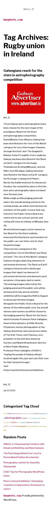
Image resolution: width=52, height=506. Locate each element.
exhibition (7, 422)
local (19, 422)
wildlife (24, 418)
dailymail (36, 422)
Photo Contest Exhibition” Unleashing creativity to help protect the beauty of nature (23, 485)
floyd (5, 413)
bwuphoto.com (13, 19)
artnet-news (16, 413)
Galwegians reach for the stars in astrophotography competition (23, 75)
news (9, 413)
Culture (43, 418)
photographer (22, 426)
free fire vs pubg (27, 413)
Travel (36, 414)
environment (35, 418)
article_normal (9, 426)
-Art (29, 418)
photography (13, 417)
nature (14, 422)
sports (23, 422)
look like (29, 422)
